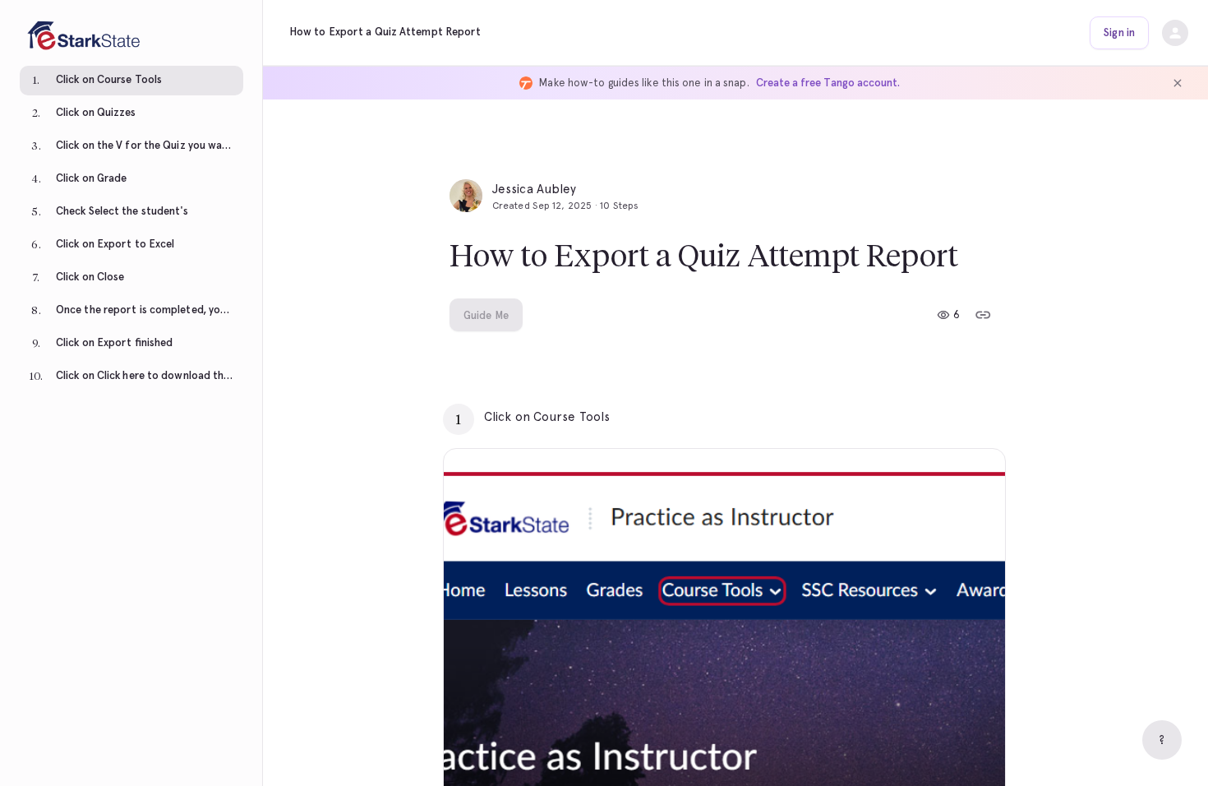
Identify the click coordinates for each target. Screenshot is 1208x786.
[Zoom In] (972, 767)
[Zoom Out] (936, 767)
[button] (131, 82)
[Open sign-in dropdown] (1175, 33)
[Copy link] (982, 314)
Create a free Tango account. (828, 82)
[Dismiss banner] (1177, 83)
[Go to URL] (958, 416)
